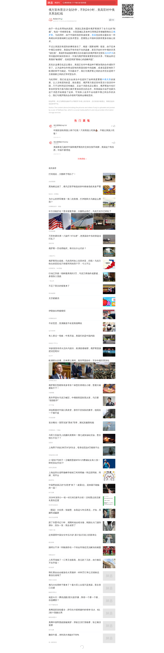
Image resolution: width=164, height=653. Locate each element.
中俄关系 (106, 79)
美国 (94, 35)
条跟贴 (82, 158)
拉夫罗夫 (109, 53)
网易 (50, 3)
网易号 (57, 3)
